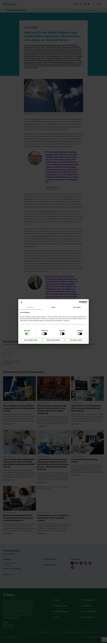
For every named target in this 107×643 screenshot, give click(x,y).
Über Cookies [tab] (77, 307)
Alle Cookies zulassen (76, 340)
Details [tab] (53, 307)
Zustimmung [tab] (30, 307)
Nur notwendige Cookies (31, 340)
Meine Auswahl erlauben (53, 340)
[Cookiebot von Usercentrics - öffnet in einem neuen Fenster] (80, 302)
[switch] (44, 334)
